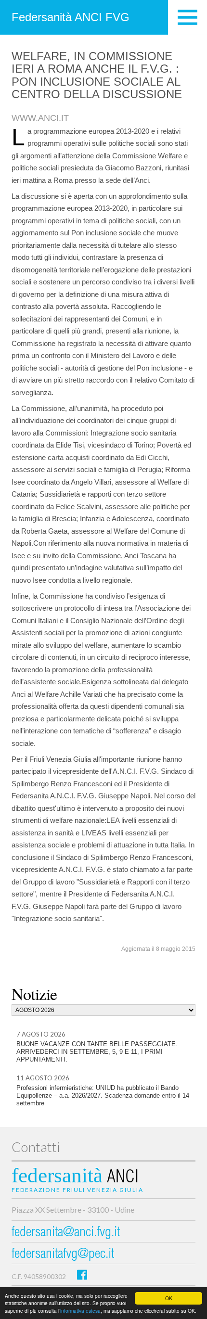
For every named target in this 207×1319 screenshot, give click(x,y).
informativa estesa (80, 1310)
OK (168, 1298)
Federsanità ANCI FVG (70, 17)
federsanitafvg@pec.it (63, 1255)
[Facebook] (82, 1274)
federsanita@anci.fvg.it (66, 1233)
